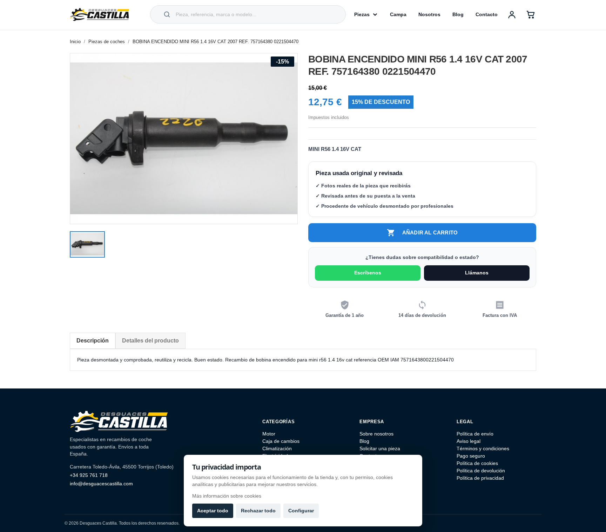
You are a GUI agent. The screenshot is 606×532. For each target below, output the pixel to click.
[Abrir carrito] (530, 14)
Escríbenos (367, 272)
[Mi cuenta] (511, 14)
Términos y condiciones (483, 448)
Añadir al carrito (422, 232)
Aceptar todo (212, 510)
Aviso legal (468, 441)
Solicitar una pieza (379, 448)
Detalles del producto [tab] (150, 341)
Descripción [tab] (92, 341)
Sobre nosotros (376, 434)
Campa (398, 14)
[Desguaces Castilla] (99, 14)
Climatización (277, 448)
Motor (268, 434)
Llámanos (477, 272)
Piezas (362, 14)
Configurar (301, 510)
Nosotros (429, 14)
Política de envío (475, 434)
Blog (458, 14)
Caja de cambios (280, 441)
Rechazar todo (258, 510)
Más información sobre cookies (226, 496)
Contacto (487, 14)
